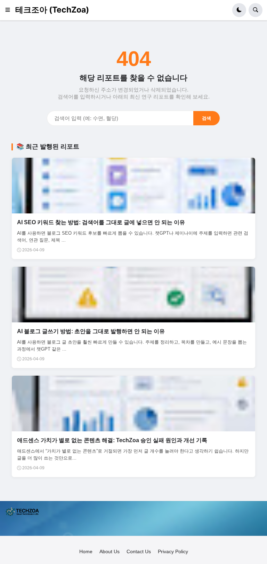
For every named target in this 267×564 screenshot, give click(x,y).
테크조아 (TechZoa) (52, 10)
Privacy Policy (173, 551)
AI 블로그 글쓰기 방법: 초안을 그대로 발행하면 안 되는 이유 (91, 331)
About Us (109, 551)
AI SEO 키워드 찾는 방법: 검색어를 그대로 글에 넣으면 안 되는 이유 (101, 222)
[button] (10, 10)
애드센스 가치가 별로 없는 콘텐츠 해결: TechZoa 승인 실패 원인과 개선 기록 (112, 440)
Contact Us (139, 551)
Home (85, 551)
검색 (206, 118)
